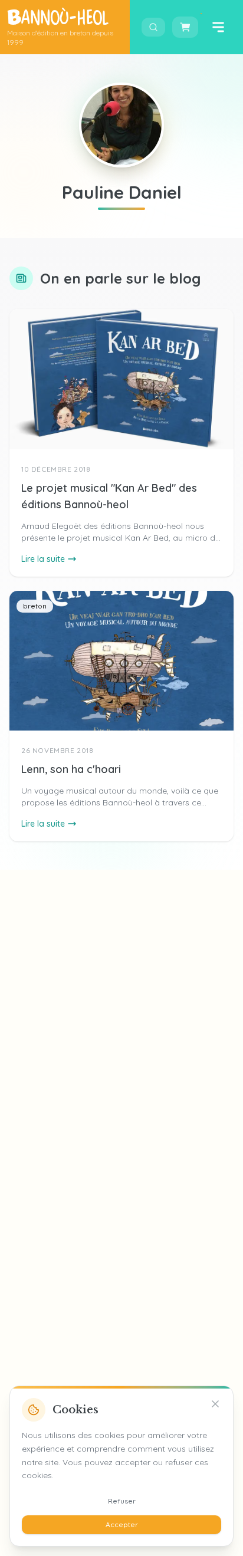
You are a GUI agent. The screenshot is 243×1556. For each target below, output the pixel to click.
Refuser (122, 1500)
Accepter (122, 1524)
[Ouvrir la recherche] (153, 27)
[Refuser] (215, 1404)
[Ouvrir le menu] (218, 27)
